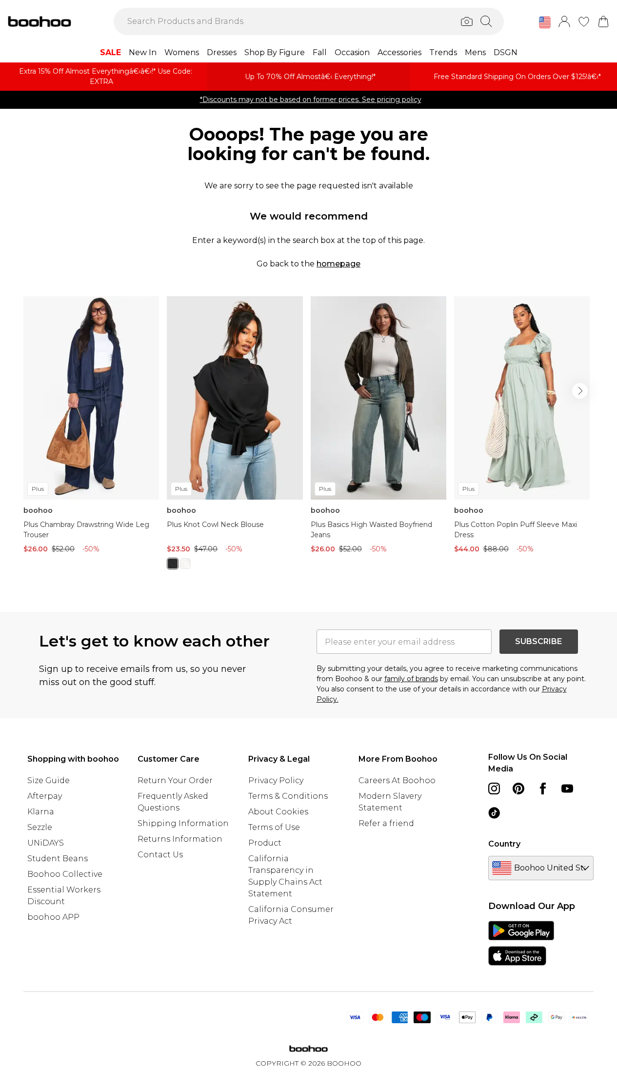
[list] (308, 438)
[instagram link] (494, 788)
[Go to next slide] (580, 391)
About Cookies (278, 811)
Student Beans (57, 858)
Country (504, 844)
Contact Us (160, 854)
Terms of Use (274, 827)
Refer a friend (386, 823)
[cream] (185, 563)
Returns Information (180, 839)
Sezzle (39, 827)
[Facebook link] (543, 788)
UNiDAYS (45, 843)
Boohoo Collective (64, 874)
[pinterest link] (518, 788)
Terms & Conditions (288, 796)
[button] (545, 22)
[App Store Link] (521, 943)
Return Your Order (175, 780)
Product (264, 843)
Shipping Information (183, 823)
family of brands (411, 678)
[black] (172, 563)
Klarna (40, 811)
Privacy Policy (275, 780)
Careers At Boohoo (397, 780)
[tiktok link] (494, 813)
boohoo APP (53, 917)
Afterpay (44, 796)
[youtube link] (567, 788)
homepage (338, 263)
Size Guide (48, 780)
